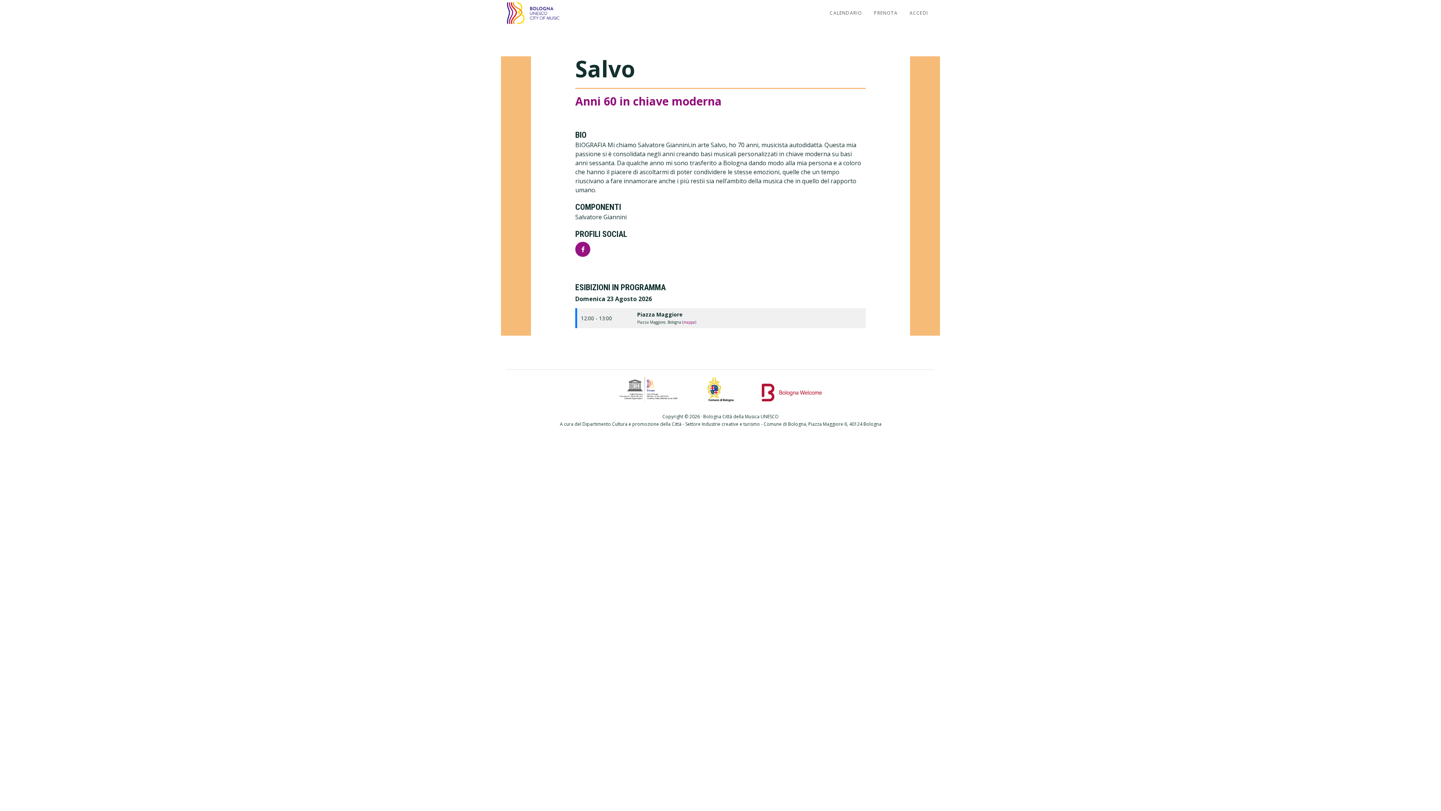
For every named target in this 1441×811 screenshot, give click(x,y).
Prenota (885, 13)
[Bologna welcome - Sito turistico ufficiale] (792, 389)
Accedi (919, 13)
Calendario (846, 13)
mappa (689, 322)
